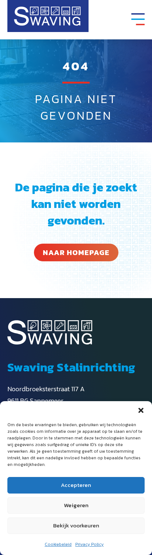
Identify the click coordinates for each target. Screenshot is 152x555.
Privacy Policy (89, 544)
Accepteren (76, 485)
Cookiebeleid (58, 544)
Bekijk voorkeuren (76, 525)
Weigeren (76, 505)
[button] (141, 410)
